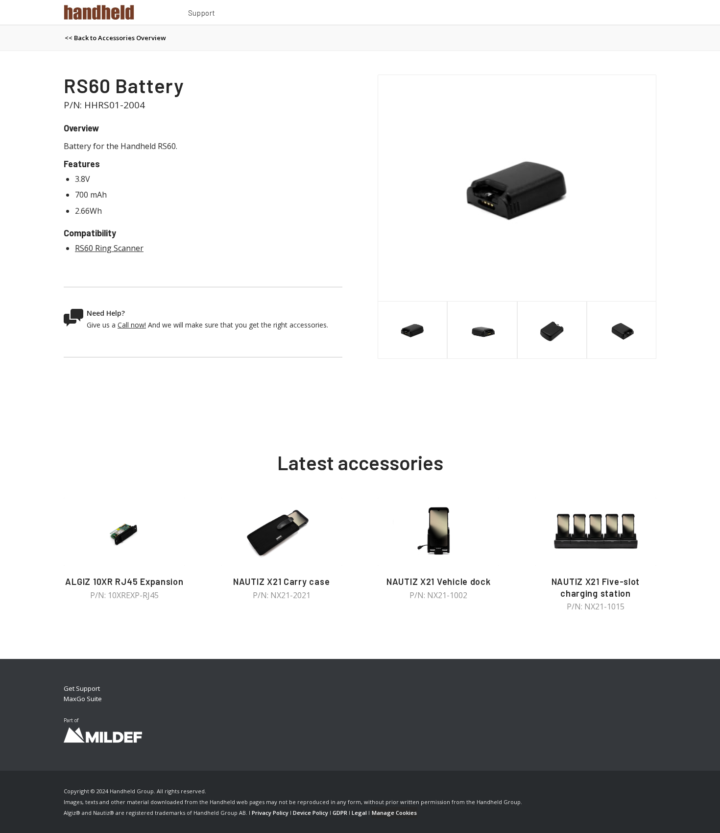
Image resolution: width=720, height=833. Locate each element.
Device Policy (310, 812)
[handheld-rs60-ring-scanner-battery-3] (621, 330)
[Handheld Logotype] (99, 12)
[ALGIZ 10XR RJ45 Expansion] (124, 532)
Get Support (82, 688)
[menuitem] (201, 14)
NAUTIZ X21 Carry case (281, 581)
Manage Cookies (394, 812)
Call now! (132, 324)
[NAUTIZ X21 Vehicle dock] (438, 532)
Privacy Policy (270, 812)
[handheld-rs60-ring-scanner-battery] (552, 330)
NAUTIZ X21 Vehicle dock (438, 581)
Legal (359, 812)
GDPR (340, 812)
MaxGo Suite (83, 698)
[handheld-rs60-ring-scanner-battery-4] (517, 188)
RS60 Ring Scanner (109, 248)
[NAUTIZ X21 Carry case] (281, 532)
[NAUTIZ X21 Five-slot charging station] (595, 532)
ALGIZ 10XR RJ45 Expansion (124, 581)
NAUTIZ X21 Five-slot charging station (596, 587)
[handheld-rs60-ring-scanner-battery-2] (482, 330)
